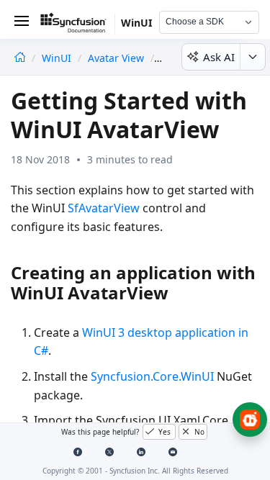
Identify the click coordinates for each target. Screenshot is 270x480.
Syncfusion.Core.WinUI (152, 376)
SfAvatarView (104, 208)
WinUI (58, 58)
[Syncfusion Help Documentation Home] (78, 25)
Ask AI (219, 57)
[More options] (252, 57)
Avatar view (116, 58)
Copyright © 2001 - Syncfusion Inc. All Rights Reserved (135, 471)
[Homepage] (19, 58)
